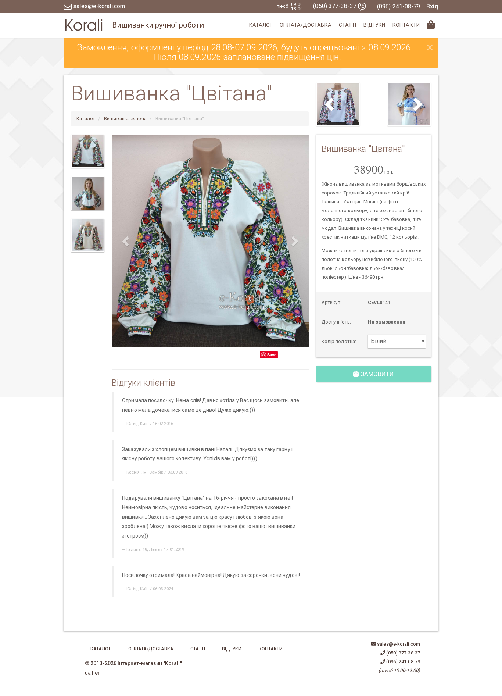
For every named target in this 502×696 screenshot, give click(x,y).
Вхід (432, 6)
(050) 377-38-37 (335, 6)
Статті (347, 25)
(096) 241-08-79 (398, 6)
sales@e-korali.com (98, 6)
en (98, 673)
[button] (126, 241)
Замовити (376, 374)
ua (88, 673)
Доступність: (336, 322)
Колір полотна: (339, 341)
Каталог (261, 25)
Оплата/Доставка (305, 25)
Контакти (406, 25)
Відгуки (374, 25)
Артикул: (332, 302)
